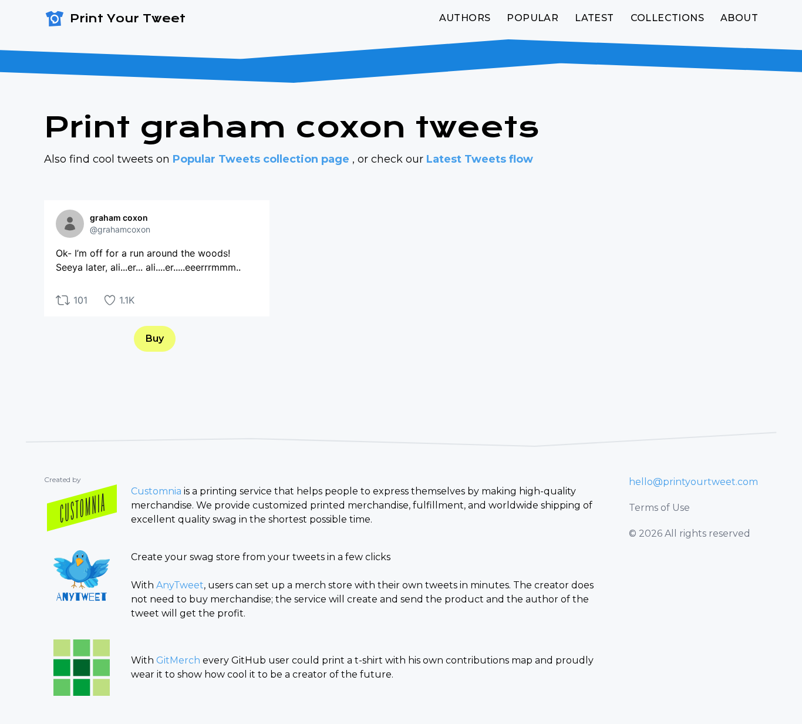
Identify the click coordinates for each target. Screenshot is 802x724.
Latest (594, 17)
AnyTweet (180, 585)
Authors (465, 17)
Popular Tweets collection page (262, 159)
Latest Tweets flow (479, 159)
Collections (667, 17)
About (739, 17)
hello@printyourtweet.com (693, 481)
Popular (532, 17)
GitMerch (178, 660)
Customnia (156, 491)
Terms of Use (659, 507)
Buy (155, 338)
